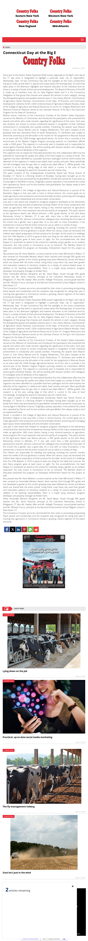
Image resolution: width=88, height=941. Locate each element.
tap (82, 40)
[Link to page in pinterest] (24, 529)
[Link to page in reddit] (36, 529)
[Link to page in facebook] (7, 529)
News (7, 47)
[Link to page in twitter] (12, 529)
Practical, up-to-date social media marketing (27, 737)
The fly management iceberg (19, 806)
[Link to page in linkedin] (18, 529)
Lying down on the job (15, 671)
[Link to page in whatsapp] (30, 529)
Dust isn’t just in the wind (17, 872)
